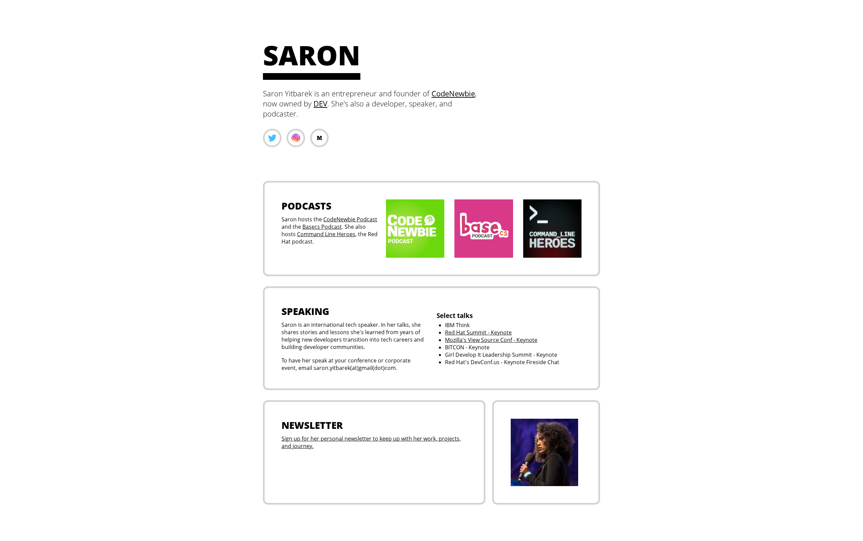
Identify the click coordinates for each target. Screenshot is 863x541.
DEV (320, 103)
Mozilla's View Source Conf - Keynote (491, 340)
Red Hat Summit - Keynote (478, 332)
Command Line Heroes (326, 234)
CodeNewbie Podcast (350, 219)
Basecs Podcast (322, 226)
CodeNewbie (453, 93)
